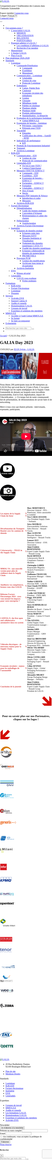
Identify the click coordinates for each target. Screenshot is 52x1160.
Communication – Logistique (29, 75)
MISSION (21, 33)
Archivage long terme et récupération (32, 264)
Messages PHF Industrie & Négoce (32, 196)
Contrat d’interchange (31, 168)
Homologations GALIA (21, 306)
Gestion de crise (29, 80)
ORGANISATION (25, 35)
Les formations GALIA (16, 1113)
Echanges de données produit (29, 231)
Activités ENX (17, 298)
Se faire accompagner (20, 321)
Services (9, 296)
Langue (3, 15)
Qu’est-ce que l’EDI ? (31, 165)
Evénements (11, 323)
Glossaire (26, 100)
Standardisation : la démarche (35, 115)
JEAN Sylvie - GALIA (24, 349)
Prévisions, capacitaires (32, 125)
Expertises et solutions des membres (26, 311)
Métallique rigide (29, 103)
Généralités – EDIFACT (33, 188)
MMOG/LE (11, 313)
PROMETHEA (29, 256)
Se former (15, 318)
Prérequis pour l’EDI (31, 128)
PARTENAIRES (24, 40)
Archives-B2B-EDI (25, 203)
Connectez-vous (21, 13)
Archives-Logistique (26, 150)
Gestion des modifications (33, 261)
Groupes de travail (19, 308)
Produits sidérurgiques (32, 113)
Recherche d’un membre (27, 48)
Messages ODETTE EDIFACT (31, 170)
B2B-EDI (15, 153)
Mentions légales (13, 1074)
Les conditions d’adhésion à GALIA (33, 45)
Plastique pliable (29, 108)
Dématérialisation (24, 208)
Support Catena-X (19, 301)
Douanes (15, 293)
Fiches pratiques (29, 281)
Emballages (22, 85)
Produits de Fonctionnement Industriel (33, 145)
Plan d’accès (16, 55)
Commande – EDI (30, 173)
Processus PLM (23, 258)
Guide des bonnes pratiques (34, 211)
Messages (26, 201)
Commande (27, 68)
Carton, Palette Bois (31, 88)
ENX (13, 271)
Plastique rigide (29, 110)
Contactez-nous (7, 18)
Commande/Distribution (27, 65)
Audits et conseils (18, 303)
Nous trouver (6, 1144)
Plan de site (11, 1071)
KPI (24, 143)
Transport (21, 148)
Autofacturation (29, 223)
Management (16, 50)
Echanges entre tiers (31, 233)
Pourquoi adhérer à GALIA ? (24, 43)
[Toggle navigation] (1, 21)
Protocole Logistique (31, 83)
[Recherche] (27, 1159)
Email (2, 1133)
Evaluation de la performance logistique (34, 118)
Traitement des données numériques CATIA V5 (32, 244)
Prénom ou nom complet (10, 1130)
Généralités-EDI (24, 163)
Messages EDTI (29, 236)
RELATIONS (23, 38)
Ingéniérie (15, 228)
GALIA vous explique (26, 278)
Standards (10, 60)
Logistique (15, 63)
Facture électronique (20, 206)
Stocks (25, 193)
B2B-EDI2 (16, 286)
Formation (26, 186)
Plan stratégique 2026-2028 (18, 58)
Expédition (27, 70)
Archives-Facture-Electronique (30, 226)
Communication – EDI (27, 155)
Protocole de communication (34, 160)
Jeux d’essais (28, 191)
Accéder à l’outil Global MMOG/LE (27, 316)
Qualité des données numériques (36, 248)
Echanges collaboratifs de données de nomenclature (33, 252)
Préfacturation (23, 221)
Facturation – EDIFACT (33, 183)
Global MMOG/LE (30, 120)
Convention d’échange (32, 213)
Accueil (3, 336)
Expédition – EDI (30, 175)
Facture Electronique (20, 288)
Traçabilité (21, 130)
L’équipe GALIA (18, 53)
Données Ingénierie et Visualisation (31, 239)
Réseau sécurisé (24, 273)
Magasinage (27, 73)
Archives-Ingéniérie (25, 268)
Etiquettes (26, 133)
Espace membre (7, 13)
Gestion (25, 98)
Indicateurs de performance (28, 140)
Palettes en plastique (31, 105)
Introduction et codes (31, 198)
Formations (10, 283)
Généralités (27, 78)
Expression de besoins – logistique (32, 123)
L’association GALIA (20, 30)
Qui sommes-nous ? (14, 28)
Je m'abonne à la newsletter (12, 1128)
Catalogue (26, 90)
